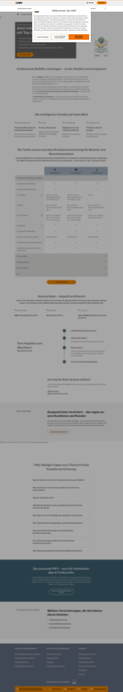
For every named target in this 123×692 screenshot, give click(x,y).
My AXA (91, 2)
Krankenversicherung (25, 8)
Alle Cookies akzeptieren (79, 36)
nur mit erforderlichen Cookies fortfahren (60, 37)
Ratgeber (93, 8)
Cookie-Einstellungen (43, 37)
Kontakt (102, 2)
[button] (105, 9)
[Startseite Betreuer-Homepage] (19, 3)
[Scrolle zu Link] (36, 11)
